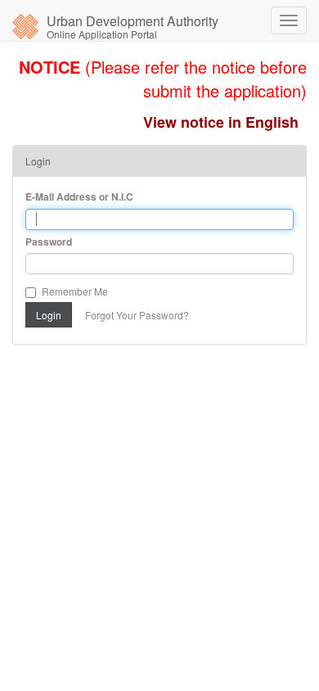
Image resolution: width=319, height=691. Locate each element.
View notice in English (221, 122)
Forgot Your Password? (137, 315)
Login (48, 315)
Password (48, 242)
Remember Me (75, 291)
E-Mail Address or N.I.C (79, 197)
